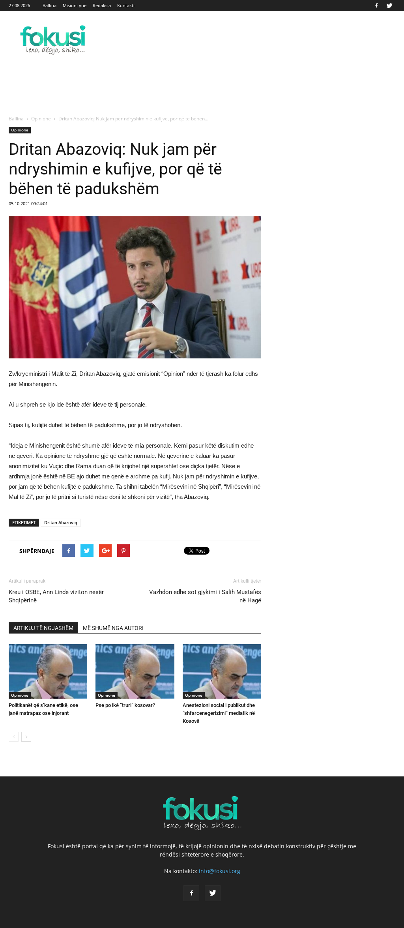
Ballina (49, 5)
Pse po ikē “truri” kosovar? (125, 705)
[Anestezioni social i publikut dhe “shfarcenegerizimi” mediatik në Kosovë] (222, 671)
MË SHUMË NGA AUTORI (113, 628)
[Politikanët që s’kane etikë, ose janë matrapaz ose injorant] (48, 671)
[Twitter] (389, 5)
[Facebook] (376, 5)
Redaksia (102, 5)
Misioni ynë (74, 5)
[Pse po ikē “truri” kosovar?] (134, 671)
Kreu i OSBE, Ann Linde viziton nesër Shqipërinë (56, 596)
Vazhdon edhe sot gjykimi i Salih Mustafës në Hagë (205, 596)
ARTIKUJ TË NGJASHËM (43, 628)
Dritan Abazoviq (60, 522)
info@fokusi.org (219, 871)
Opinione (19, 130)
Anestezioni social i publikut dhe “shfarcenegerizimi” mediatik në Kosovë (219, 713)
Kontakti (126, 5)
